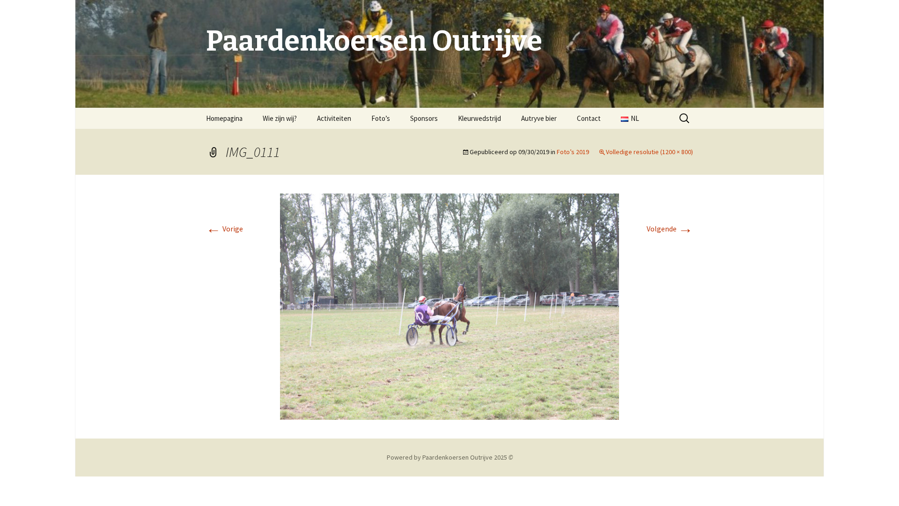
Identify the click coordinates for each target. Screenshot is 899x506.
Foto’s (380, 118)
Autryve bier (539, 118)
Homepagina (224, 118)
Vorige (224, 228)
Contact (589, 118)
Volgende (670, 228)
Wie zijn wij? (280, 118)
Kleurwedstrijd (479, 118)
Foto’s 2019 (573, 152)
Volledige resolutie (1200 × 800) (649, 152)
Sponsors (424, 118)
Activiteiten (334, 118)
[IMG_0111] (449, 305)
